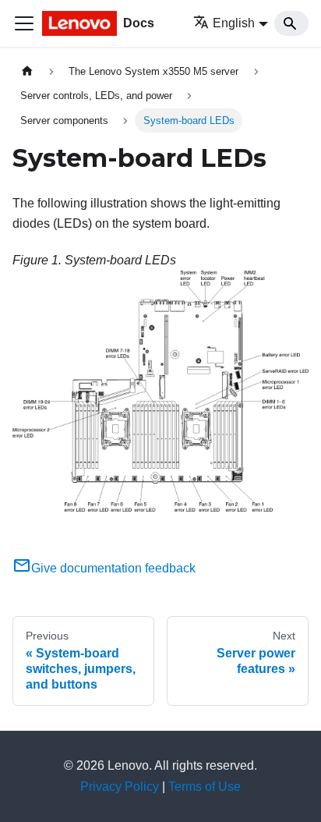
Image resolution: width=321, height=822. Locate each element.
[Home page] (27, 71)
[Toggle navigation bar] (24, 23)
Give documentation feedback (113, 568)
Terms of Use (204, 786)
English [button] (234, 23)
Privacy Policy (119, 786)
